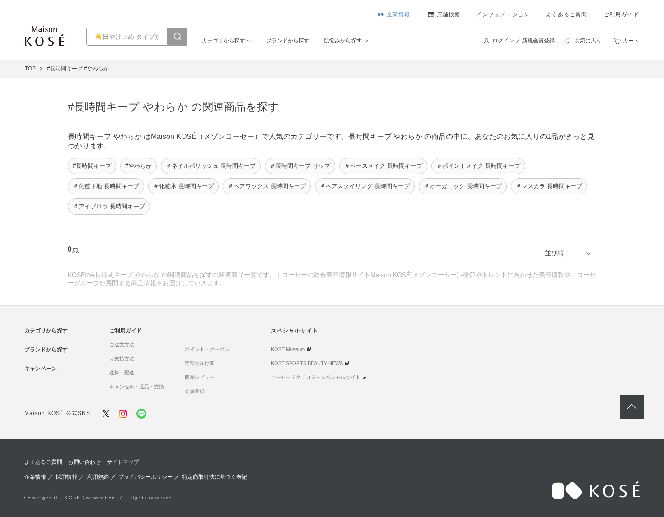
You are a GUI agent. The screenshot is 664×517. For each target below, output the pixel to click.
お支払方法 (121, 358)
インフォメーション (503, 14)
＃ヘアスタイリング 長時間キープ (365, 186)
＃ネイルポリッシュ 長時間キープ (211, 165)
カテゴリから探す (223, 40)
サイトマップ (123, 462)
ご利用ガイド (621, 14)
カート (631, 40)
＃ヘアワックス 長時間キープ (267, 186)
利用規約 (98, 477)
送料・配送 (121, 372)
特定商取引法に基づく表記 (214, 477)
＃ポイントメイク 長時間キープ (478, 165)
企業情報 (399, 14)
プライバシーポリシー (145, 477)
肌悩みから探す (343, 40)
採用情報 (66, 477)
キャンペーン (40, 368)
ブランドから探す (287, 40)
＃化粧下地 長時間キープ (106, 186)
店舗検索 (449, 14)
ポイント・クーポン (207, 349)
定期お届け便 (200, 363)
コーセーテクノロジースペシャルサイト (315, 377)
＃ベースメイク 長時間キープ (383, 165)
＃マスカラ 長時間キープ (549, 186)
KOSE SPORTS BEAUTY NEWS (307, 363)
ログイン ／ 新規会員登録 (523, 40)
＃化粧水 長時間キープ (183, 186)
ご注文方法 (121, 344)
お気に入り (588, 40)
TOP (30, 68)
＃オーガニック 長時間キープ (463, 186)
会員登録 (195, 391)
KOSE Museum (288, 349)
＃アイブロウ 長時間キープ (109, 206)
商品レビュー (200, 377)
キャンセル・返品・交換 (136, 386)
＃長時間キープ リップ (300, 165)
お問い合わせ (84, 462)
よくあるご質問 (566, 14)
